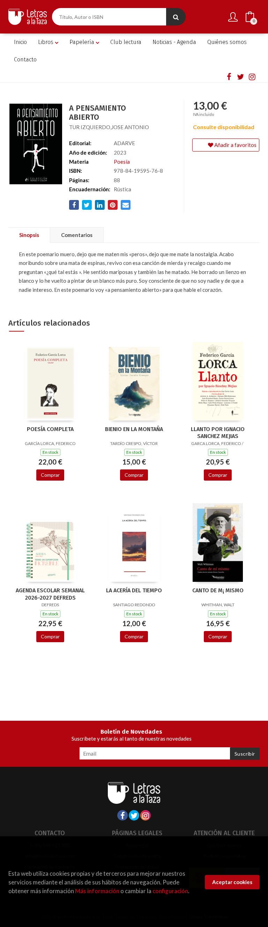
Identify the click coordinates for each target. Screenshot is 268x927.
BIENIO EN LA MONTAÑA (134, 429)
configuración (170, 891)
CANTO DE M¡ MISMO (218, 590)
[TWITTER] (240, 76)
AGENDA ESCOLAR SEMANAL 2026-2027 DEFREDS (50, 594)
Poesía (122, 161)
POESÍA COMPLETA (50, 429)
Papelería (82, 42)
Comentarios (76, 235)
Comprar (50, 475)
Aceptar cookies (232, 882)
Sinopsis (29, 235)
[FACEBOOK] (229, 76)
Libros (46, 42)
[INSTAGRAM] (252, 76)
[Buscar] (176, 16)
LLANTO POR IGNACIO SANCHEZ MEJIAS (218, 433)
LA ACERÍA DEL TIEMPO (134, 590)
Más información (97, 891)
